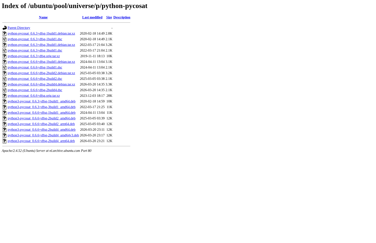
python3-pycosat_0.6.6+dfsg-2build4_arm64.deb (41, 141)
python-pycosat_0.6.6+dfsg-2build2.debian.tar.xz (41, 73)
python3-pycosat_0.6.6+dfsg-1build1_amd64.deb (42, 112)
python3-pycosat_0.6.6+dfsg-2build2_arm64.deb (41, 124)
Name (43, 17)
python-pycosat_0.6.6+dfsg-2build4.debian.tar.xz (41, 84)
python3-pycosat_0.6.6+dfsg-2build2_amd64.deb (42, 118)
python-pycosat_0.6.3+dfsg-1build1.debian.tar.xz (41, 33)
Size (109, 17)
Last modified (92, 17)
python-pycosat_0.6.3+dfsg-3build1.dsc (35, 50)
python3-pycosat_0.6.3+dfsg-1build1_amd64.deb (42, 101)
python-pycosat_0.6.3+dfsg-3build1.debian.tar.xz (41, 45)
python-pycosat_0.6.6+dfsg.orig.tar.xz (34, 95)
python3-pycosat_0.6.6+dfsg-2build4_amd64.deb (42, 129)
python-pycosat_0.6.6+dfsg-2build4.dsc (35, 90)
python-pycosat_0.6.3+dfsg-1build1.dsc (35, 39)
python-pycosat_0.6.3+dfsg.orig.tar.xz (34, 56)
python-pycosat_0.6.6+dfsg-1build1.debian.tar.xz (41, 62)
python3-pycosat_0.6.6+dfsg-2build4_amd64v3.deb (43, 135)
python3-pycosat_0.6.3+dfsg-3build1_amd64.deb (42, 107)
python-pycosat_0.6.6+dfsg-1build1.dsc (35, 67)
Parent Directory (19, 28)
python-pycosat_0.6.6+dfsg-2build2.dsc (35, 78)
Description (121, 17)
